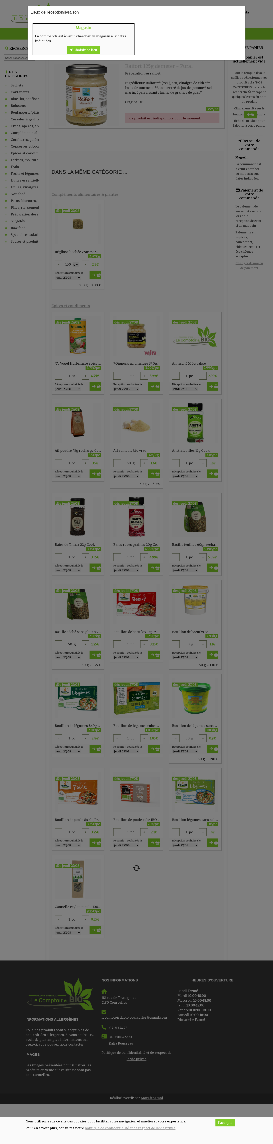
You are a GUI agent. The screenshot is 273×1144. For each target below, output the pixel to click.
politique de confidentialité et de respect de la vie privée (130, 1128)
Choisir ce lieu (85, 50)
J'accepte (225, 1123)
